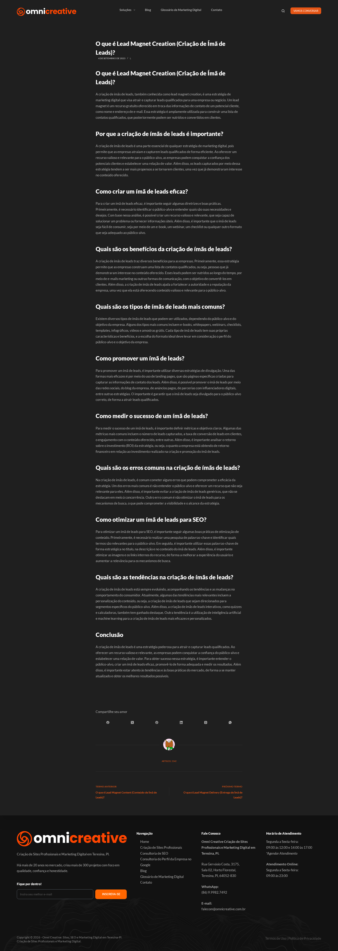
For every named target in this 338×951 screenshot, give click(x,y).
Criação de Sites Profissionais (161, 847)
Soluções (125, 10)
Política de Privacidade (304, 938)
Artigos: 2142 (169, 761)
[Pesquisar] (283, 10)
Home (144, 842)
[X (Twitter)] (132, 722)
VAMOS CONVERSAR (305, 10)
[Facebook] (108, 722)
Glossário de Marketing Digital (181, 10)
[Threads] (205, 722)
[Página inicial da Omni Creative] (46, 12)
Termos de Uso (275, 938)
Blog (148, 10)
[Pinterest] (157, 722)
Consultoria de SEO (154, 853)
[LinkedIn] (181, 722)
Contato (216, 10)
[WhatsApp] (230, 722)
